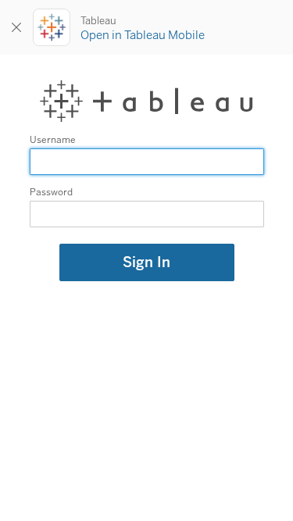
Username (53, 139)
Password (51, 192)
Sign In (146, 262)
